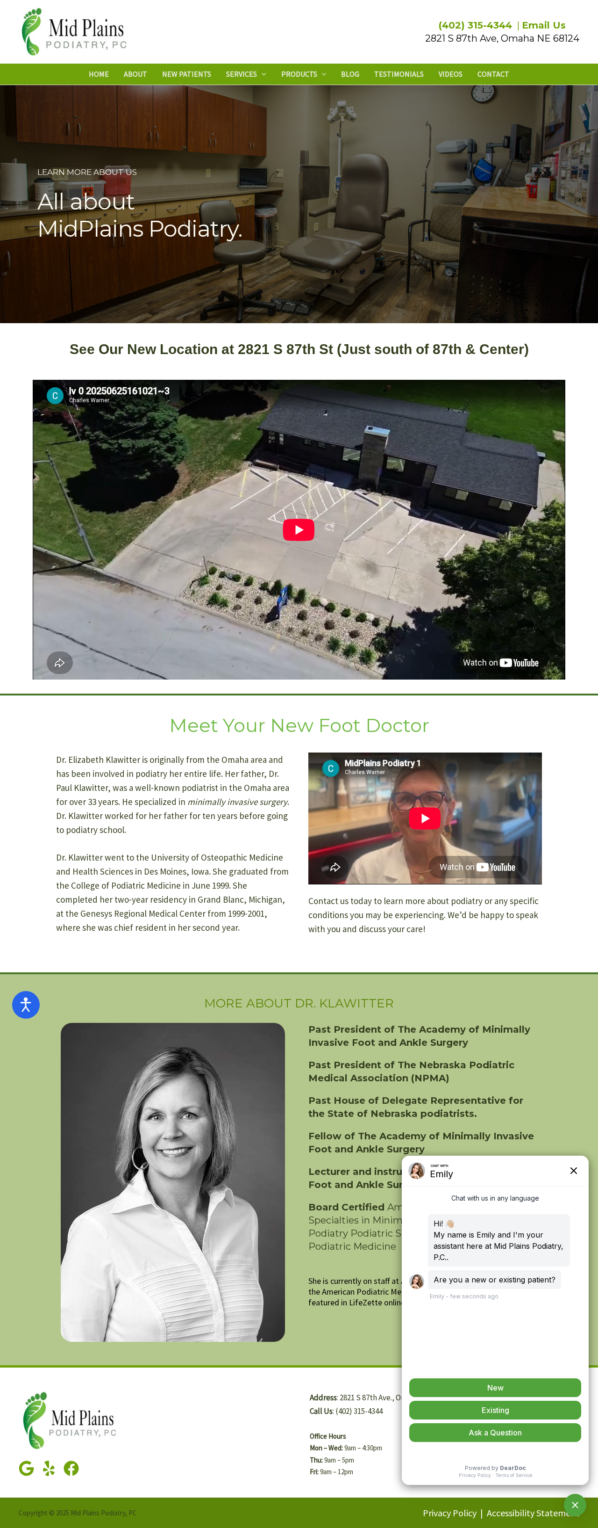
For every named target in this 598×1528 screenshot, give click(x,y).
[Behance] (71, 1468)
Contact (493, 74)
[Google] (26, 1468)
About (135, 74)
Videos (451, 74)
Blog (350, 74)
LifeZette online (377, 1302)
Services (241, 74)
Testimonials (399, 74)
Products (299, 74)
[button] (261, 74)
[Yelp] (49, 1468)
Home (99, 74)
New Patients (186, 74)
